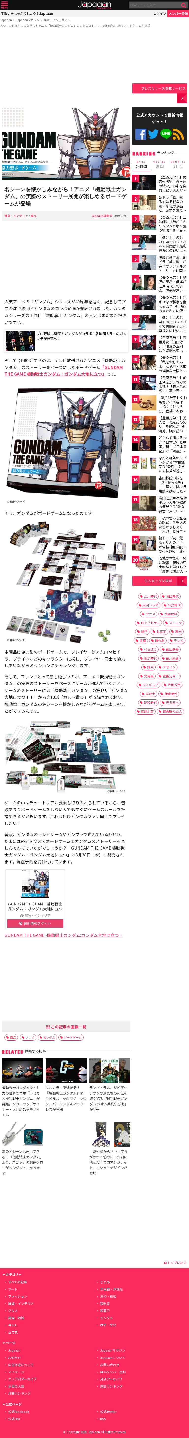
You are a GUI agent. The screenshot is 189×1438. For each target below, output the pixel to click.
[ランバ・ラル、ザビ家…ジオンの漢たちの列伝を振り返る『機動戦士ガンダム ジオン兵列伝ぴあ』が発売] (109, 1071)
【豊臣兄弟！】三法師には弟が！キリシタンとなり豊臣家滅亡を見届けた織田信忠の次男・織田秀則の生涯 (172, 230)
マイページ (16, 1372)
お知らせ (14, 1357)
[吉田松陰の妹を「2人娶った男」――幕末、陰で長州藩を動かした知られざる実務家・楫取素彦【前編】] (144, 484)
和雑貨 (105, 1303)
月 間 (178, 164)
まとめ (105, 1282)
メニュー (4, 5)
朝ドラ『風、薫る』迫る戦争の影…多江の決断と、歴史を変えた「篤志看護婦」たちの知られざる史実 (172, 210)
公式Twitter (153, 134)
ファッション (17, 1296)
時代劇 (160, 640)
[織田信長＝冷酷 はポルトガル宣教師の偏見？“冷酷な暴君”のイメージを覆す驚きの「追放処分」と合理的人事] (144, 504)
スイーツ (175, 622)
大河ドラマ (150, 605)
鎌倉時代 (170, 693)
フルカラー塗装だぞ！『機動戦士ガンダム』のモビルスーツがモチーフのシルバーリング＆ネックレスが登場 (66, 1098)
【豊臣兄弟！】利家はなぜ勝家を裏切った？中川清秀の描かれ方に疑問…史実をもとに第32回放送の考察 (173, 308)
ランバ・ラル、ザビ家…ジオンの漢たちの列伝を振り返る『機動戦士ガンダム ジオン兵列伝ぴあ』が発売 (108, 1098)
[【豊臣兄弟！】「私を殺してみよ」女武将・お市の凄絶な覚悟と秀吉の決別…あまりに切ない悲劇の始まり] (144, 363)
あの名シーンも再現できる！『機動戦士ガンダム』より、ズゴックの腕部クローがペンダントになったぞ (22, 1162)
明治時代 (150, 658)
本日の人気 (16, 1386)
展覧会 (150, 693)
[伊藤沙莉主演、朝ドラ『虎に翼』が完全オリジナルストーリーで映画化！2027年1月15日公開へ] (144, 263)
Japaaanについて (112, 1357)
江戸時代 (150, 596)
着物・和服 (108, 1296)
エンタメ (106, 1317)
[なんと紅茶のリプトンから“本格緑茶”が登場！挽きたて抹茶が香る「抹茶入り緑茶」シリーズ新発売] (144, 464)
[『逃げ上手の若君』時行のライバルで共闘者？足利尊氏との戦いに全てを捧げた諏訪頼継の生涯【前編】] (144, 243)
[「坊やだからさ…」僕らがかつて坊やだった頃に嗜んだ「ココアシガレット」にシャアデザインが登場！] (109, 1135)
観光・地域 (16, 1317)
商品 (34, 215)
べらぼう (150, 649)
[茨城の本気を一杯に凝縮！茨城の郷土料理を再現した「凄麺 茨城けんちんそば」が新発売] (144, 564)
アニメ (30, 1037)
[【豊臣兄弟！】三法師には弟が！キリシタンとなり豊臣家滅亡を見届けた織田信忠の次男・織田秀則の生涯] (144, 223)
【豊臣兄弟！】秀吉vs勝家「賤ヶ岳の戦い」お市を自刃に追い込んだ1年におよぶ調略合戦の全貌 (172, 187)
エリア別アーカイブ (22, 1379)
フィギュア (150, 684)
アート (12, 1289)
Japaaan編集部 (102, 215)
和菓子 (105, 1310)
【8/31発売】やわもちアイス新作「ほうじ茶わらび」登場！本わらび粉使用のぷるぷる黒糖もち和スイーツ (173, 410)
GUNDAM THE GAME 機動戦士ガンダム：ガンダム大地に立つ (35, 906)
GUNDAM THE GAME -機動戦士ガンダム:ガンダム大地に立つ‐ (63, 935)
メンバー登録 (178, 13)
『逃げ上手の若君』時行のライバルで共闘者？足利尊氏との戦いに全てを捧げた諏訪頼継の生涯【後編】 (172, 328)
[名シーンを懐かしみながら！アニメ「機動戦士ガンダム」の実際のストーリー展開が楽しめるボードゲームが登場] (66, 145)
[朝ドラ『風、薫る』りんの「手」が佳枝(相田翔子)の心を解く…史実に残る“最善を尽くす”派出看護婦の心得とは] (144, 544)
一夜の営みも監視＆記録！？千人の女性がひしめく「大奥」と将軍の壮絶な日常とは (172, 526)
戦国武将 (170, 614)
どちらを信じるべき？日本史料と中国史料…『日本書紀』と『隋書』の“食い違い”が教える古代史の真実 (173, 448)
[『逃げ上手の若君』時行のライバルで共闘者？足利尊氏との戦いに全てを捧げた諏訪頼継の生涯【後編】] (144, 323)
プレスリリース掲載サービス (163, 88)
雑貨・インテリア (55, 20)
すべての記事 (17, 1282)
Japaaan (94, 5)
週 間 (159, 164)
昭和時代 (150, 702)
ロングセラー (150, 622)
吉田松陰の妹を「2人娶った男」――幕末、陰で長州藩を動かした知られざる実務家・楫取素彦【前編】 (173, 488)
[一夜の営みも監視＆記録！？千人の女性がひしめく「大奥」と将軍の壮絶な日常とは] (144, 524)
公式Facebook (140, 134)
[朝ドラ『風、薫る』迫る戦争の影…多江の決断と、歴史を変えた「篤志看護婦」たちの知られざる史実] (144, 203)
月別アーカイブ (111, 1379)
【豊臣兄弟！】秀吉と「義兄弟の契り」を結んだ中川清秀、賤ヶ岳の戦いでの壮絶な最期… (172, 428)
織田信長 (172, 649)
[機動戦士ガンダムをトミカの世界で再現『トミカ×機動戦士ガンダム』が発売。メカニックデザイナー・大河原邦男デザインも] (22, 1071)
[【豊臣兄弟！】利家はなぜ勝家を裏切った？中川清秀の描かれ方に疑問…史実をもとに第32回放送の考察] (144, 303)
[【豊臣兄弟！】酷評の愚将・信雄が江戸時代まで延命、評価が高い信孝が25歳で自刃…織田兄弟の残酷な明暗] (144, 283)
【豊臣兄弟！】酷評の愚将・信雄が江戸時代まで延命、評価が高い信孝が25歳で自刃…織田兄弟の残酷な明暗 (173, 290)
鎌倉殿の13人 (172, 711)
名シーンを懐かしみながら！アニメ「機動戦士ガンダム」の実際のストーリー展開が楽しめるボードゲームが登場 (75, 25)
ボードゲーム (73, 1037)
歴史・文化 (108, 1325)
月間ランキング (19, 1393)
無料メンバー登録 (113, 1372)
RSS (178, 134)
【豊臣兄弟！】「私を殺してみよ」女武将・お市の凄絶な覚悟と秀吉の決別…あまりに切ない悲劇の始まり (173, 370)
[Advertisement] (66, 68)
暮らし (13, 1325)
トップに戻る (177, 1262)
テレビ (178, 640)
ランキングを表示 (158, 580)
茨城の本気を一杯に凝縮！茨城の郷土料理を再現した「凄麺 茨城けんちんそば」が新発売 (173, 566)
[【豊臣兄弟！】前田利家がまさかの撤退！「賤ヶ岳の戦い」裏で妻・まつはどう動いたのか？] (144, 383)
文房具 (149, 676)
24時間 (141, 164)
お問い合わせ (109, 1364)
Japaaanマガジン (28, 20)
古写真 (13, 1332)
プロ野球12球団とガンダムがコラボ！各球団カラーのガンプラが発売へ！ (81, 336)
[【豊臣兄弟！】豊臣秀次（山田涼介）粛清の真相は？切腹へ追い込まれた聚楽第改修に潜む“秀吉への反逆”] (144, 343)
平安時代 (174, 605)
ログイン (159, 13)
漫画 (143, 640)
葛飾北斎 (147, 711)
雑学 (144, 631)
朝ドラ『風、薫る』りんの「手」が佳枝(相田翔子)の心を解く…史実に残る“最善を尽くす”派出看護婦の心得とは (173, 551)
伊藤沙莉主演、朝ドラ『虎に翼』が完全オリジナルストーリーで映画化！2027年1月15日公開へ (172, 268)
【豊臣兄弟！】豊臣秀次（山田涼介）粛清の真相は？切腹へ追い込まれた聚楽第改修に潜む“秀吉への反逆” (172, 350)
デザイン (169, 667)
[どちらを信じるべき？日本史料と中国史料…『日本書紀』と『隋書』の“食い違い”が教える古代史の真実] (144, 444)
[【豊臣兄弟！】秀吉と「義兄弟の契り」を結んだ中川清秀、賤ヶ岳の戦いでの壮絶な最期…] (144, 424)
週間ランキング (111, 1386)
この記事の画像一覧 (68, 1026)
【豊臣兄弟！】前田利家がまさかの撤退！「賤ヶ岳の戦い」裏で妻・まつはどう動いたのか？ (172, 388)
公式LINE (166, 134)
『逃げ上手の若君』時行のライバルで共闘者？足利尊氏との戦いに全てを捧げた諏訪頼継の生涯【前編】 (172, 248)
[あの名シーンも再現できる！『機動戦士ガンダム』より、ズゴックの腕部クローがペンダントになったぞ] (22, 1135)
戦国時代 (172, 596)
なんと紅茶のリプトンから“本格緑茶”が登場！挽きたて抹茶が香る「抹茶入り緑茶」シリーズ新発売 (172, 468)
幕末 (178, 631)
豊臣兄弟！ (171, 676)
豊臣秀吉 (174, 684)
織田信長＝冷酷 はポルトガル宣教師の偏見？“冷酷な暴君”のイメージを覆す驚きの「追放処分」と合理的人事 (173, 511)
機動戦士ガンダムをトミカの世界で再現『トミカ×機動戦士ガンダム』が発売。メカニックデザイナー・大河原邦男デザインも (21, 1101)
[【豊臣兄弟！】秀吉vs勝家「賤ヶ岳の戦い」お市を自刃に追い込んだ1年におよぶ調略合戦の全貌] (144, 183)
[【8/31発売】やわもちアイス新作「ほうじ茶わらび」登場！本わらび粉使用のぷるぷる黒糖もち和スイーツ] (144, 403)
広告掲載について (21, 1364)
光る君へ (172, 702)
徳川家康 (172, 658)
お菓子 (161, 631)
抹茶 (150, 667)
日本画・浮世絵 (111, 1289)
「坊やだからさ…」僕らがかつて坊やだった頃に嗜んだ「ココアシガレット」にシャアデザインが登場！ (108, 1162)
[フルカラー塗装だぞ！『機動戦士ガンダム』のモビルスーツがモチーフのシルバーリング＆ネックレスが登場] (66, 1071)
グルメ (13, 1310)
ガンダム (49, 1037)
